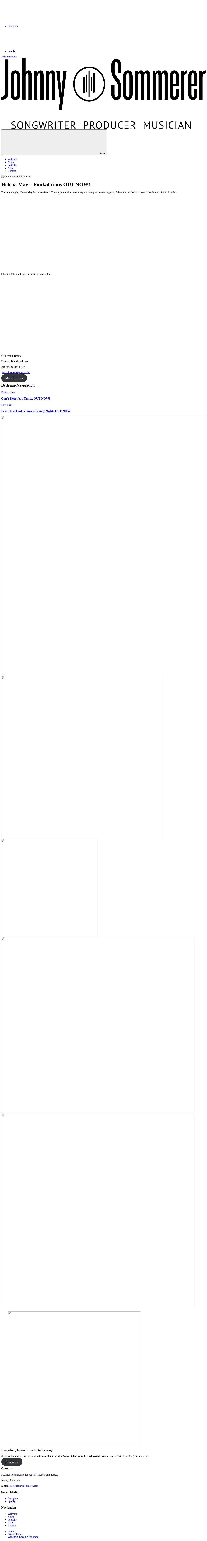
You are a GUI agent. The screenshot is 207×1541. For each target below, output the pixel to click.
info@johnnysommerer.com (24, 1485)
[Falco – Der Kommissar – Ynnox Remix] (98, 1112)
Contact (12, 171)
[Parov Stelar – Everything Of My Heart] (49, 935)
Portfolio (12, 165)
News (11, 162)
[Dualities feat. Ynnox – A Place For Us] (98, 1307)
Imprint (11, 1531)
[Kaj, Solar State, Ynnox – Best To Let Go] (82, 837)
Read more (11, 1461)
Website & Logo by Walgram (23, 1536)
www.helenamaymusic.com (16, 372)
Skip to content (9, 56)
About (11, 168)
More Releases (14, 378)
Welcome (12, 159)
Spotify (11, 1501)
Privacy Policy (15, 1534)
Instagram (13, 1498)
